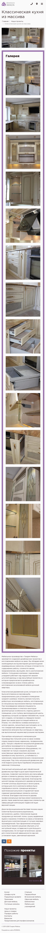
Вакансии (8, 918)
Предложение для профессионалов (19, 921)
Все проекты (34, 881)
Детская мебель (10, 901)
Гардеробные (30, 894)
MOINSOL (17, 930)
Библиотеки (29, 901)
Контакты (8, 916)
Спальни (28, 892)
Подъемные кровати (12, 897)
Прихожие (8, 899)
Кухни (6, 892)
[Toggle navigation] (42, 4)
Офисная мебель (32, 899)
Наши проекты (10, 909)
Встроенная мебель (33, 897)
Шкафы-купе (9, 894)
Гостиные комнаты (12, 904)
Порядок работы (11, 913)
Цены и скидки (10, 911)
